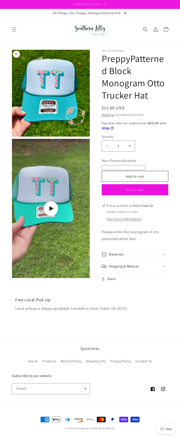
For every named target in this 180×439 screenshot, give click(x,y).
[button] (14, 29)
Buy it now (135, 189)
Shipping (108, 114)
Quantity (107, 137)
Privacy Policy (121, 361)
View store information (123, 219)
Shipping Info (96, 361)
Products (49, 361)
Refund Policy (71, 361)
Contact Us (143, 361)
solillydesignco (83, 428)
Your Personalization (119, 160)
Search (33, 361)
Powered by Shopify (103, 428)
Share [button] (111, 279)
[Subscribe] (84, 388)
